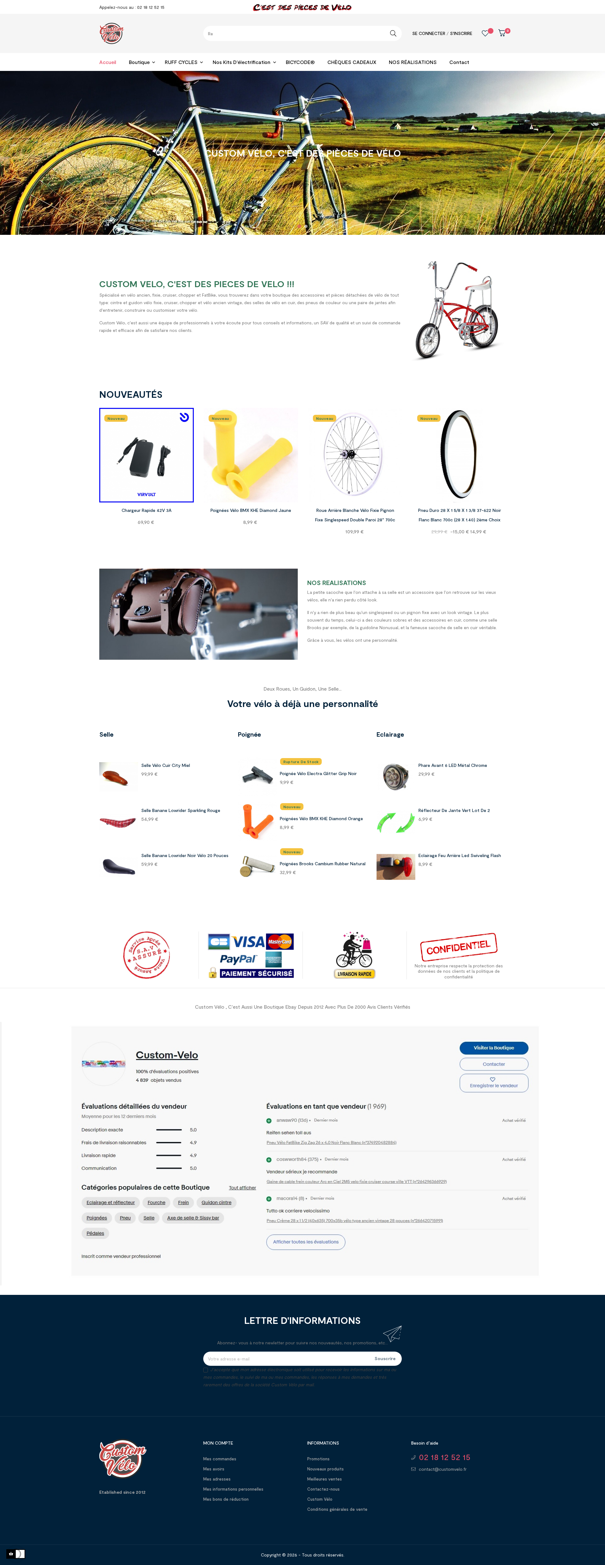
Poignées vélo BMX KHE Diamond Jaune (250, 510)
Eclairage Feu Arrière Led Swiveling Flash (459, 855)
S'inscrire (461, 33)
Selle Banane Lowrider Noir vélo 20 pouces (184, 855)
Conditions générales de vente (337, 1509)
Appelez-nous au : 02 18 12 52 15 (131, 7)
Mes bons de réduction (226, 1499)
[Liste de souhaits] (480, 33)
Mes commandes (219, 1458)
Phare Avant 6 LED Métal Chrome (452, 765)
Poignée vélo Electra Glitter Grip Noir (318, 773)
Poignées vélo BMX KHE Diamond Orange (321, 818)
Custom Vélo (319, 1499)
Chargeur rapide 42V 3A (146, 510)
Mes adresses (217, 1478)
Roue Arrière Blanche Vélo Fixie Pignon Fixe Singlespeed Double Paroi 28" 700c (355, 514)
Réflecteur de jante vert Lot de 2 (454, 810)
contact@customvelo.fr (443, 1469)
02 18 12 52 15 (444, 1457)
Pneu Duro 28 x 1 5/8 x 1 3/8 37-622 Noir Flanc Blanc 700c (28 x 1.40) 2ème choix (459, 514)
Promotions (318, 1458)
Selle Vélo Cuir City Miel (165, 765)
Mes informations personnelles (233, 1489)
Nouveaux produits (325, 1468)
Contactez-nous (323, 1489)
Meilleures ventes (324, 1478)
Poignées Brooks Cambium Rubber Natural (323, 863)
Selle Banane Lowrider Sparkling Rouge (180, 810)
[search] (393, 33)
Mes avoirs (213, 1468)
